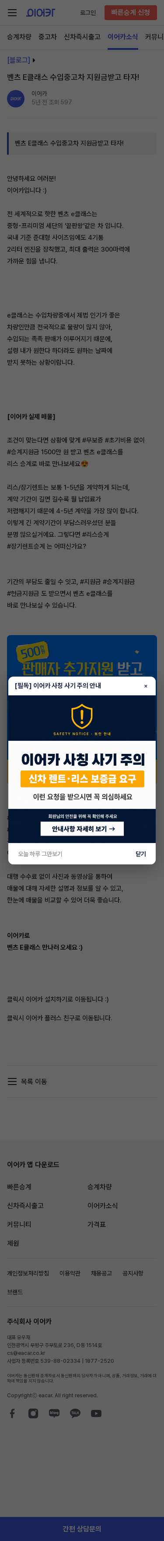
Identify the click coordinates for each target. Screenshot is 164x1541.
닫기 (141, 853)
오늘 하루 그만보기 (40, 853)
